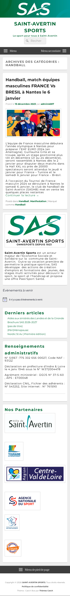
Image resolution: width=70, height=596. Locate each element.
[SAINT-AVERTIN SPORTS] (35, 16)
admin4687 (47, 104)
